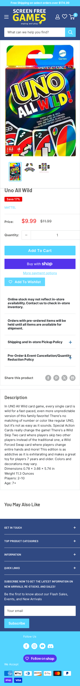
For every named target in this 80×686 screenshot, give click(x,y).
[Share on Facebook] (48, 378)
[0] (72, 16)
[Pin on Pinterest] (56, 378)
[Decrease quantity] (26, 235)
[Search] (70, 32)
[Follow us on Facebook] (26, 646)
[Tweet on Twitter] (64, 378)
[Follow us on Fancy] (51, 646)
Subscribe (17, 623)
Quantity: (11, 235)
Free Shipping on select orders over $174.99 (40, 2)
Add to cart (40, 250)
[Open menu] (6, 17)
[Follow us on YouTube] (42, 646)
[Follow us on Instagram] (34, 646)
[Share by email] (73, 378)
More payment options (40, 273)
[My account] (57, 17)
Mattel (10, 207)
